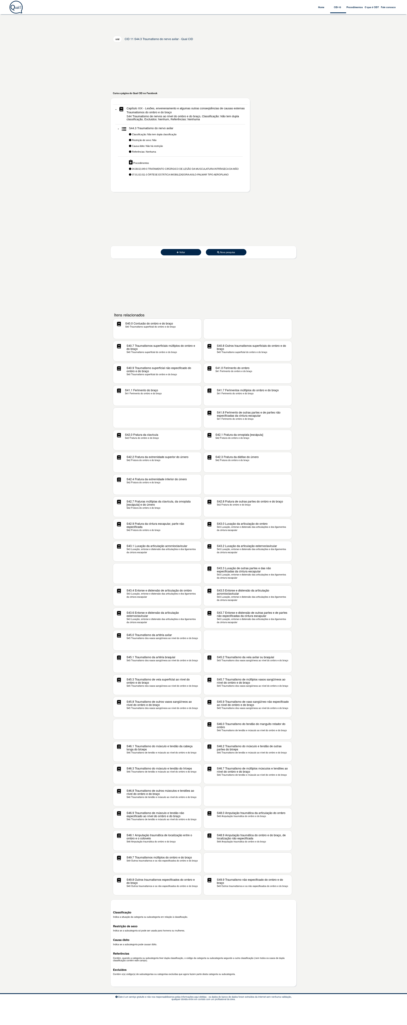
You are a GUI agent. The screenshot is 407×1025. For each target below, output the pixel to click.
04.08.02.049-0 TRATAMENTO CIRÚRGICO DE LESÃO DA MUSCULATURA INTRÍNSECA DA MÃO (185, 168)
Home (321, 7)
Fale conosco (388, 7)
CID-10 (337, 7)
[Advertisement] (203, 67)
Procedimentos (354, 7)
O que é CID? (372, 7)
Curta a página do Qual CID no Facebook (135, 93)
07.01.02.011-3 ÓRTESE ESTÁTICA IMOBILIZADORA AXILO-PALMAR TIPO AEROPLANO (180, 174)
